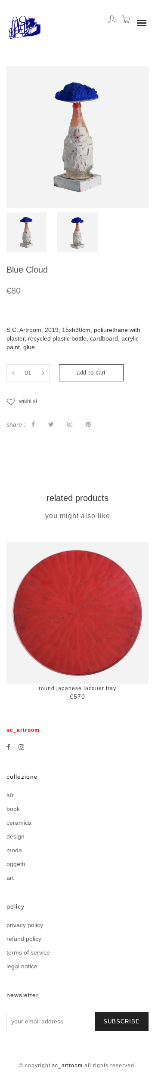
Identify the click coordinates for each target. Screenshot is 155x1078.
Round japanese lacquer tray (77, 688)
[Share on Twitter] (51, 424)
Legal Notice (21, 966)
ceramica (18, 822)
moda (14, 850)
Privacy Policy (24, 924)
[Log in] (111, 16)
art (10, 877)
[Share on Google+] (69, 424)
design (15, 836)
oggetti (15, 863)
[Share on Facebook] (33, 424)
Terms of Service (28, 952)
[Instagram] (21, 747)
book (13, 808)
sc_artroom (67, 1066)
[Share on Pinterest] (88, 424)
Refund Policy (23, 938)
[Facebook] (8, 747)
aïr (10, 795)
